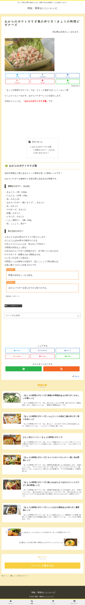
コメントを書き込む (42, 565)
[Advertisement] (42, 120)
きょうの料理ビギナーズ (14, 306)
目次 (34, 142)
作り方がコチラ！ (42, 153)
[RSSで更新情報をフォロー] (61, 368)
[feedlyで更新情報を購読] (23, 368)
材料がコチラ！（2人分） (45, 150)
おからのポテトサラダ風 (41, 147)
